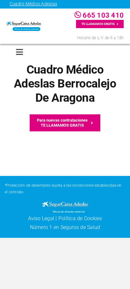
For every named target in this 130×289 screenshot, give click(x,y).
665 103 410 (102, 15)
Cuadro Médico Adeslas (33, 3)
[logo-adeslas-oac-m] (23, 24)
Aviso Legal (41, 218)
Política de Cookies (80, 218)
